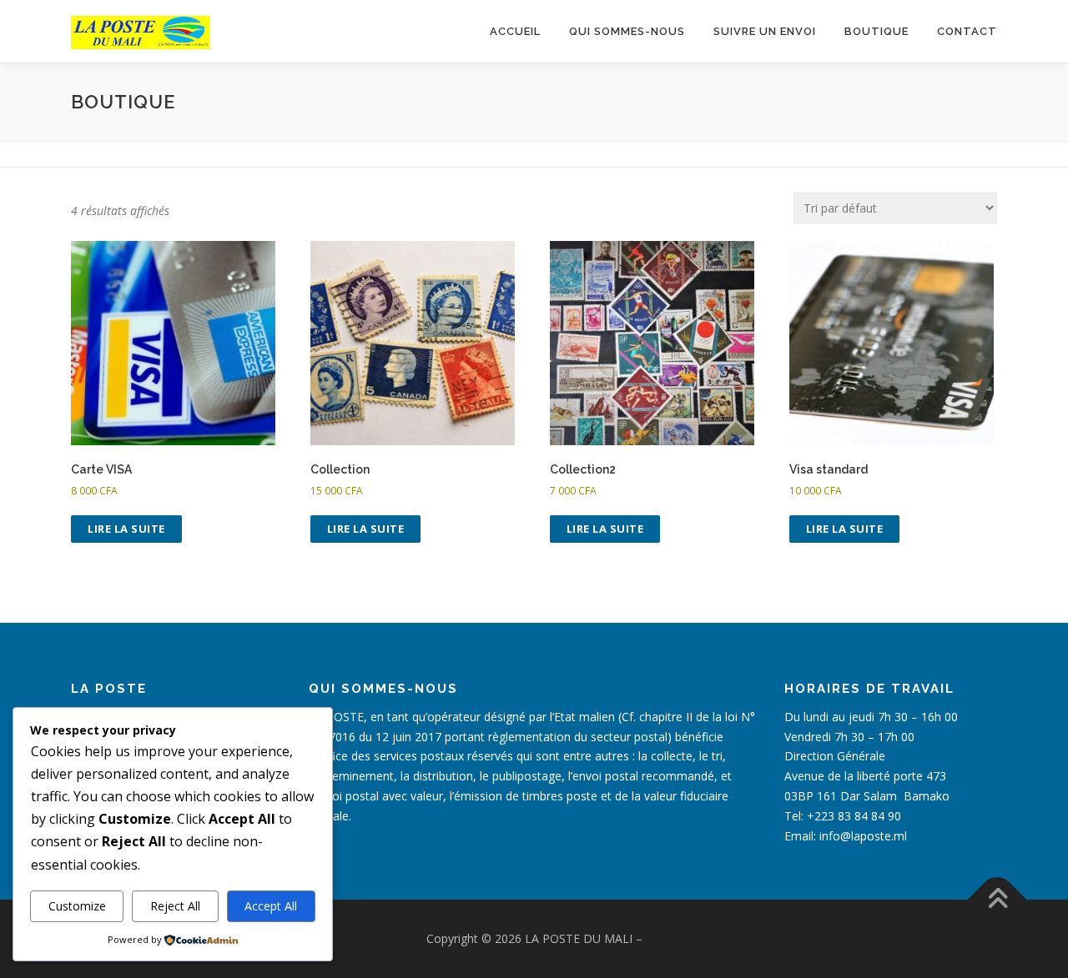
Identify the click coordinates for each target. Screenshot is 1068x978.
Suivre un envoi (764, 31)
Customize (77, 906)
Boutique (876, 31)
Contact (967, 31)
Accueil (515, 31)
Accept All (270, 906)
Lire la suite (126, 528)
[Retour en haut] (997, 900)
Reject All (175, 906)
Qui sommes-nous (627, 31)
